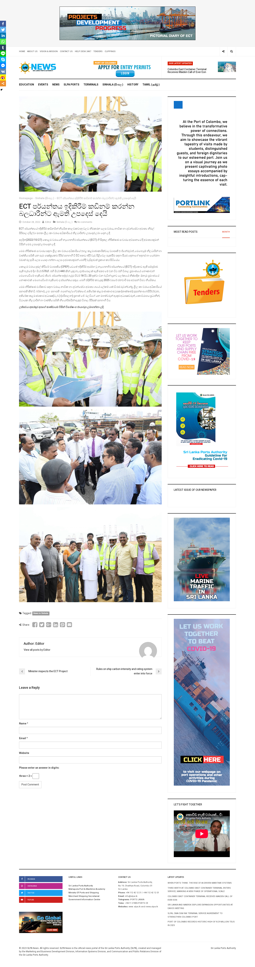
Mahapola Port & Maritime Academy (87, 889)
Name (22, 724)
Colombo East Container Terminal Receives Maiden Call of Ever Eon (187, 70)
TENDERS (97, 51)
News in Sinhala (40, 613)
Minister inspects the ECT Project (48, 671)
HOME (22, 51)
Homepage (26, 198)
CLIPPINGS (110, 51)
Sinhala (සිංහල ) (112, 85)
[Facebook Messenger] (3, 65)
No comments (84, 222)
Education (26, 85)
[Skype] (3, 60)
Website (24, 753)
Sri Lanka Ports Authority (81, 885)
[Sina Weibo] (3, 77)
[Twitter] (3, 30)
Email (22, 738)
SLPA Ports (71, 85)
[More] (3, 83)
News (56, 85)
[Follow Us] (223, 51)
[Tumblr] (3, 48)
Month (226, 231)
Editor (48, 222)
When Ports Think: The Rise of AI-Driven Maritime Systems (200, 883)
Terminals (90, 85)
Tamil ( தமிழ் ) (151, 85)
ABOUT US (32, 51)
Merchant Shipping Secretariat (84, 896)
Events (43, 85)
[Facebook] (3, 24)
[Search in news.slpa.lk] (231, 51)
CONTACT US (66, 51)
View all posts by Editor (37, 650)
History (132, 85)
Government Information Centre (85, 899)
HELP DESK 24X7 (83, 51)
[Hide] (1, 89)
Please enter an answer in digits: (39, 768)
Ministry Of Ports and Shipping (84, 892)
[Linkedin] (3, 36)
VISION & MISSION (49, 51)
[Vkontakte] (3, 71)
